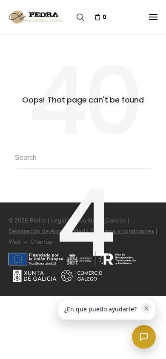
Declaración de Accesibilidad (47, 231)
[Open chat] (144, 337)
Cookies (115, 220)
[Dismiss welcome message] (146, 308)
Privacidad (85, 220)
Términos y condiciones (122, 231)
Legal (58, 220)
